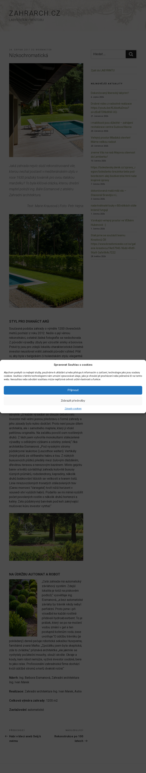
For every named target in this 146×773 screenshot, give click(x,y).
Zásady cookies (73, 408)
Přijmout (73, 390)
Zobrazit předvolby (73, 400)
